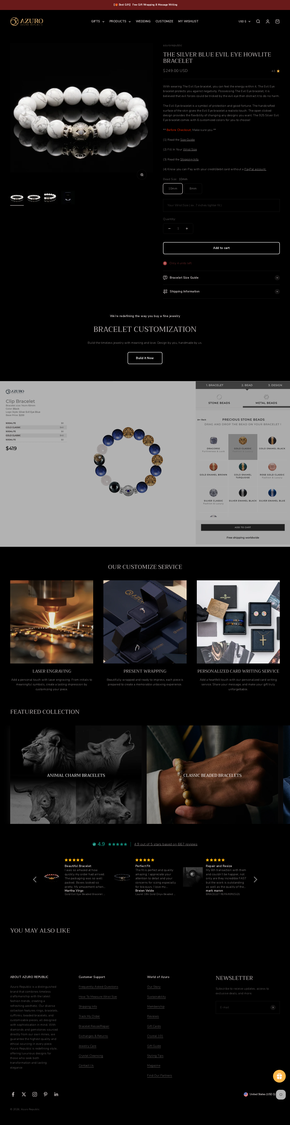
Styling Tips (155, 1056)
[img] (85, 860)
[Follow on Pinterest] (45, 1094)
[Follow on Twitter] (24, 1094)
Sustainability (156, 997)
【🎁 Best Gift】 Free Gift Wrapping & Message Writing (145, 4)
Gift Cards (154, 1026)
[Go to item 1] (17, 198)
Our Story (153, 987)
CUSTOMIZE (164, 21)
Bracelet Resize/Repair (94, 1026)
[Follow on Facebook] (13, 1094)
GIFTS (95, 21)
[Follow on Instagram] (35, 1094)
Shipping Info (88, 1006)
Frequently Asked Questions (98, 987)
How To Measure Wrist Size (98, 997)
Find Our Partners (159, 1075)
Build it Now (145, 358)
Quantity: (169, 219)
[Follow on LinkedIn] (56, 1094)
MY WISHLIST (188, 21)
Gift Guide (154, 1046)
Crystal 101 (155, 1036)
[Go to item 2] (34, 198)
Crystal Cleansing (91, 1056)
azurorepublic (172, 45)
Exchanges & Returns (93, 1036)
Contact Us (86, 1065)
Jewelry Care (87, 1046)
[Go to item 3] (51, 198)
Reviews (153, 1016)
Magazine (153, 1065)
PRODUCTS (118, 21)
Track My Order (89, 1016)
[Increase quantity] (187, 228)
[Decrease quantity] (169, 228)
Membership (156, 1006)
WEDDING (143, 21)
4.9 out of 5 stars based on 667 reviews (165, 844)
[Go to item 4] (68, 198)
